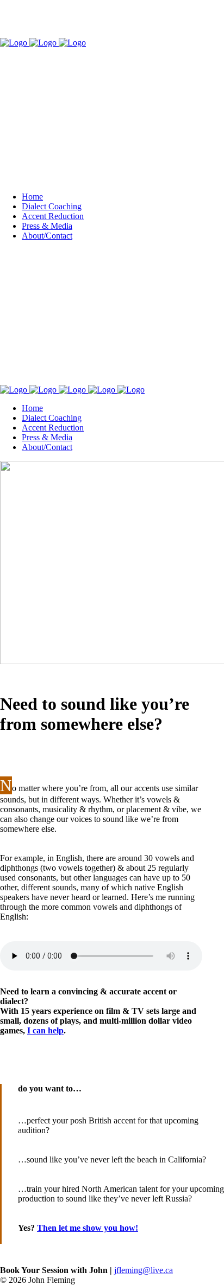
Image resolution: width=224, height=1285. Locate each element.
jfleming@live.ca (143, 1270)
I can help (45, 1030)
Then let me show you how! (87, 1227)
